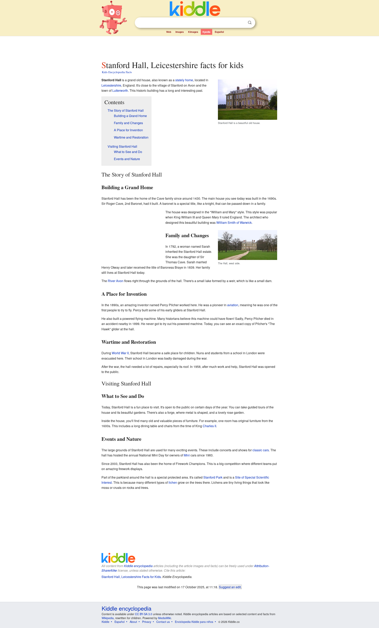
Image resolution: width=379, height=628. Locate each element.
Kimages (193, 32)
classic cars (260, 450)
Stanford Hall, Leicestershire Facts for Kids (131, 576)
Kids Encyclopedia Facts (117, 72)
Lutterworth (120, 90)
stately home (184, 80)
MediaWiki (164, 618)
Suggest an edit (230, 587)
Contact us (163, 622)
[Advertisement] (189, 47)
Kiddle (105, 622)
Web (168, 32)
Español (219, 32)
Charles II (209, 426)
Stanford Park (212, 477)
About (133, 622)
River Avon (115, 281)
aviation (232, 305)
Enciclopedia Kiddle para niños (194, 622)
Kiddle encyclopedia (138, 566)
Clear (241, 22)
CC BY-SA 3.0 (143, 614)
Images (179, 32)
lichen (173, 482)
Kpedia (206, 32)
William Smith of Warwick (234, 222)
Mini (187, 455)
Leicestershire (111, 85)
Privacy (146, 622)
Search (249, 22)
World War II (120, 353)
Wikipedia (108, 618)
